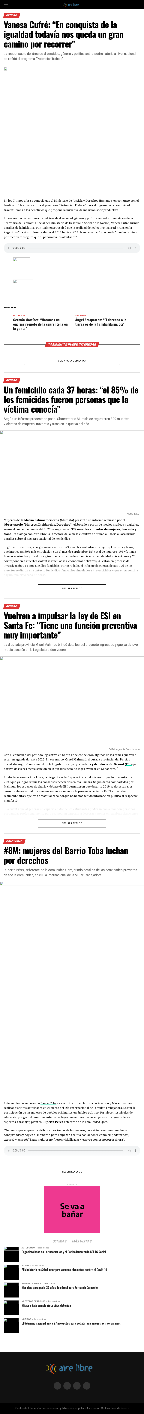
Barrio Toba (48, 1103)
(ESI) (128, 764)
